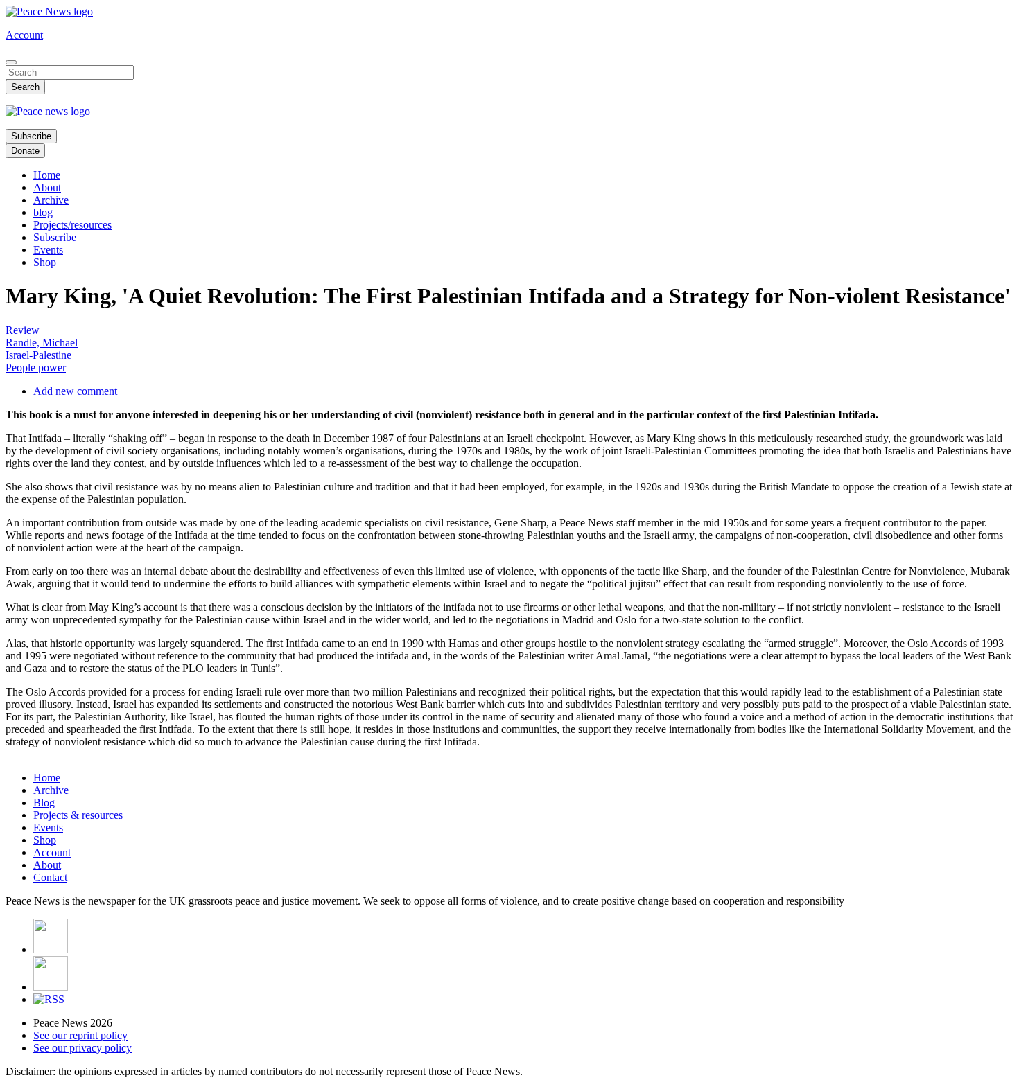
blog (43, 212)
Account (24, 35)
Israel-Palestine (38, 355)
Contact (50, 877)
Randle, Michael (42, 342)
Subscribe (31, 136)
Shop (44, 262)
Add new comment (75, 391)
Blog (44, 802)
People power (36, 367)
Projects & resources (78, 815)
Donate (25, 150)
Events (48, 250)
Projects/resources (72, 225)
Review (23, 330)
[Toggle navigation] (11, 62)
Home (46, 175)
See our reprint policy (80, 1035)
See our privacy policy (82, 1048)
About (47, 187)
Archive (51, 200)
